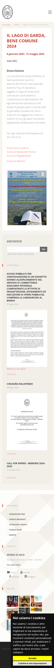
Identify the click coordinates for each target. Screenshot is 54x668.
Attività (16, 25)
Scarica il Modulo (16, 161)
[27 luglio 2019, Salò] (36, 601)
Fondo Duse (15, 529)
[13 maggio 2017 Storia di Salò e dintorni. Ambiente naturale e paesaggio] (12, 613)
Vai (43, 249)
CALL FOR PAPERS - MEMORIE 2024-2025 (26, 465)
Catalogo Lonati (18, 524)
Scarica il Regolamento (19, 155)
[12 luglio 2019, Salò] (24, 601)
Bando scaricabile (16, 368)
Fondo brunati (17, 519)
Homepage (6, 25)
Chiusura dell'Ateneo (20, 383)
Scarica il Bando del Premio (21, 151)
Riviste (12, 535)
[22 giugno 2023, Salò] (12, 601)
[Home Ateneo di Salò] (25, 12)
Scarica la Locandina (17, 148)
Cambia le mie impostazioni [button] (32, 663)
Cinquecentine (17, 514)
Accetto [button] (32, 658)
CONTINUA (11, 374)
